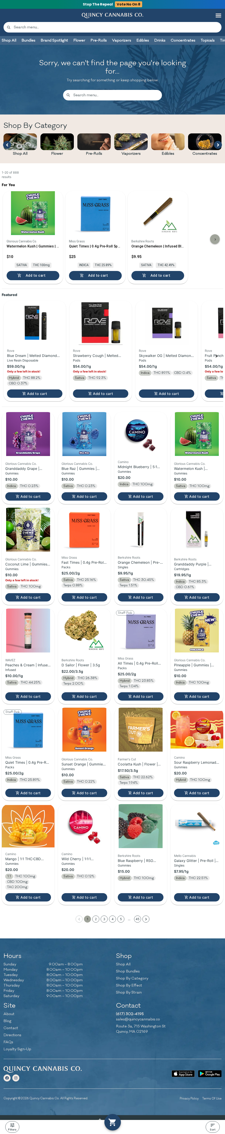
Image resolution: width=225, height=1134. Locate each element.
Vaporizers (131, 153)
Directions (12, 1035)
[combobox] (115, 27)
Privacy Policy (189, 1098)
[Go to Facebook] (7, 1077)
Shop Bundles (128, 971)
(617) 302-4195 (130, 1014)
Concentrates (204, 153)
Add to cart (37, 393)
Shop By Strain (129, 992)
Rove (10, 351)
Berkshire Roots (129, 557)
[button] (218, 15)
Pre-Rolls (94, 153)
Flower (57, 153)
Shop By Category (132, 978)
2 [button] (96, 919)
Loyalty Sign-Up (17, 1049)
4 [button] (113, 919)
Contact (11, 1028)
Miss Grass (69, 557)
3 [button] (104, 919)
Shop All (20, 153)
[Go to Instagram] (15, 1077)
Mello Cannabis (185, 856)
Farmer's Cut (127, 759)
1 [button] (87, 919)
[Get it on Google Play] (209, 1073)
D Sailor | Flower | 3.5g (81, 665)
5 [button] (121, 919)
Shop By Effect (129, 985)
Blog (7, 1021)
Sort (212, 1129)
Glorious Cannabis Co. (21, 463)
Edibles (168, 153)
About (9, 1014)
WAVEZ (10, 660)
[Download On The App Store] (183, 1073)
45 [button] (138, 919)
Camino (123, 462)
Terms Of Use (211, 1098)
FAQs (8, 1042)
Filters (12, 1129)
